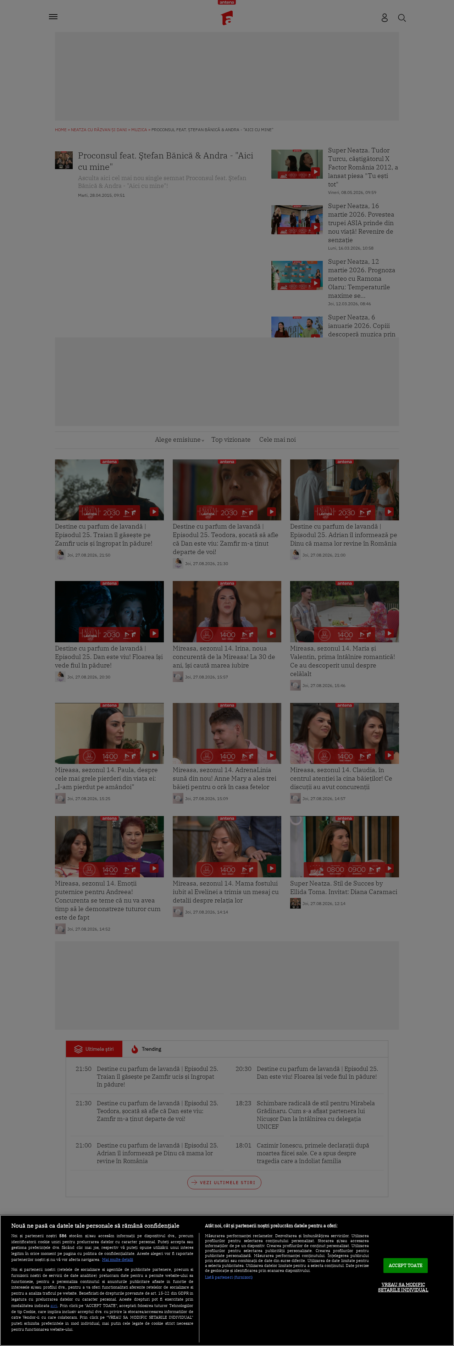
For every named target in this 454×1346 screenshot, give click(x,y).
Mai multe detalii (117, 1259)
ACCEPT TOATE (405, 1265)
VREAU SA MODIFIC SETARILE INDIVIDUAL (403, 1287)
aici (53, 1305)
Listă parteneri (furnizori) (229, 1277)
